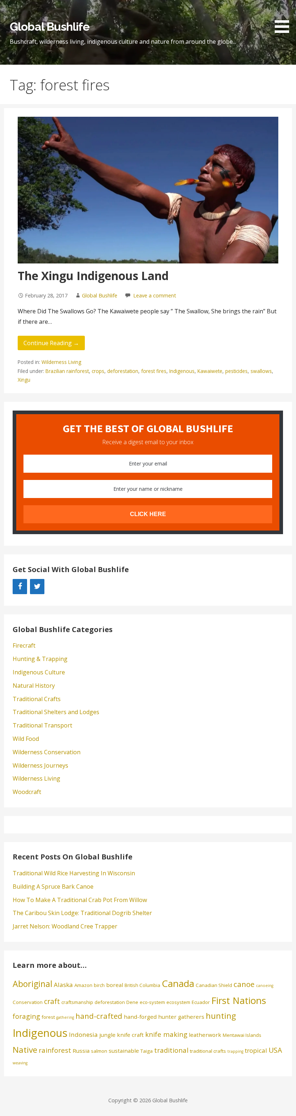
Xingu (24, 379)
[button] (284, 17)
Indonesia (83, 1034)
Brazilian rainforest (67, 371)
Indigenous (182, 371)
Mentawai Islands (242, 1035)
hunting (221, 1015)
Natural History (34, 686)
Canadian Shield (214, 985)
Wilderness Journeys (40, 765)
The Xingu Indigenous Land (93, 275)
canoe (244, 984)
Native (25, 1049)
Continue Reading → (51, 343)
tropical (256, 1050)
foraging (26, 1016)
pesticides (236, 371)
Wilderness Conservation (46, 752)
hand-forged (140, 1016)
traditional (171, 1050)
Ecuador (201, 1002)
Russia (81, 1050)
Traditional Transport (42, 725)
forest (48, 1017)
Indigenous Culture (39, 672)
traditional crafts (208, 1051)
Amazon (83, 985)
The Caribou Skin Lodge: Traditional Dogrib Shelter (82, 913)
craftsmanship (77, 1002)
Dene (132, 1002)
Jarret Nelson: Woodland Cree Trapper (65, 926)
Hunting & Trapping (40, 659)
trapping (235, 1051)
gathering (65, 1017)
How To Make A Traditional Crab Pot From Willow (80, 900)
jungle (107, 1034)
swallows (261, 371)
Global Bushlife (50, 26)
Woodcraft (27, 792)
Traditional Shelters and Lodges (56, 712)
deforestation (122, 371)
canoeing (264, 985)
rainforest (55, 1050)
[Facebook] (20, 586)
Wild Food (26, 739)
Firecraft (24, 645)
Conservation (28, 1002)
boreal (114, 984)
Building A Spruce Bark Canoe (53, 886)
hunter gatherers (181, 1016)
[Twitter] (37, 586)
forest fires (153, 371)
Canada (178, 983)
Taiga (146, 1051)
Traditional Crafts (37, 699)
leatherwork (205, 1034)
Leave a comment (154, 295)
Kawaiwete (209, 371)
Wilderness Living (61, 362)
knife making (166, 1034)
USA (275, 1050)
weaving (20, 1062)
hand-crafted (98, 1016)
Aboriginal (32, 984)
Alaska (63, 984)
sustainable (124, 1050)
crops (98, 371)
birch (99, 985)
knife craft (130, 1034)
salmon (99, 1051)
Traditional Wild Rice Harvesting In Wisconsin (74, 873)
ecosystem (178, 1002)
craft (52, 1001)
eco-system (152, 1002)
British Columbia (142, 985)
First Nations (238, 1000)
